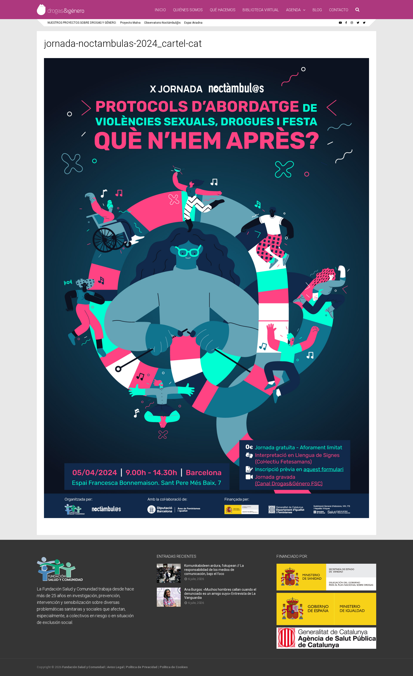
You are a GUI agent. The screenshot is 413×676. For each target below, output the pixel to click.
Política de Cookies (174, 667)
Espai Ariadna (193, 22)
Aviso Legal (115, 667)
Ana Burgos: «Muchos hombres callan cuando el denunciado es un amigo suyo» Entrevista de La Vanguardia (220, 594)
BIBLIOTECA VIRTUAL (261, 10)
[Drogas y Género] (60, 14)
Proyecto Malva (130, 22)
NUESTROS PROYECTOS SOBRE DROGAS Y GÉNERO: (82, 22)
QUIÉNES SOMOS (188, 10)
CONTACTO (338, 10)
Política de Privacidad (141, 667)
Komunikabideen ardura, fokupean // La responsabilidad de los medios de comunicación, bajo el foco (214, 570)
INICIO (160, 10)
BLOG (317, 10)
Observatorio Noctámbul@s (162, 22)
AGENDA (293, 10)
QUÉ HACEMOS (222, 10)
